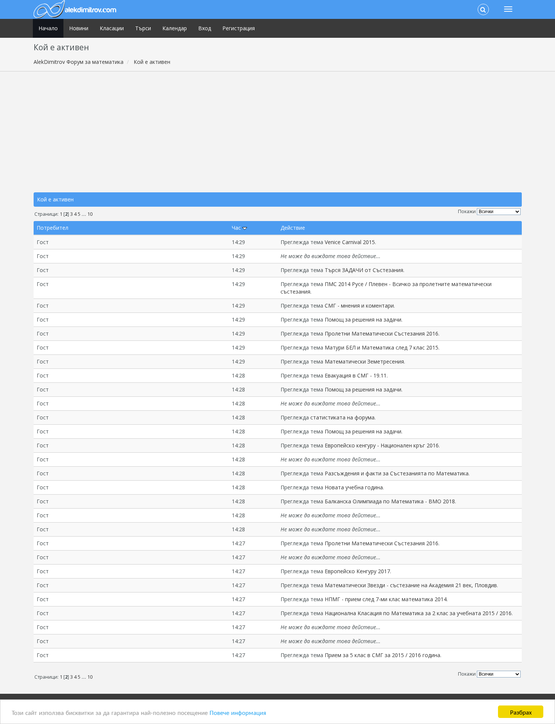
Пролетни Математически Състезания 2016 (381, 333)
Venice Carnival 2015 (350, 242)
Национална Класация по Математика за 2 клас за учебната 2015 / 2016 (418, 613)
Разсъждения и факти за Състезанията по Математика (397, 473)
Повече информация (238, 712)
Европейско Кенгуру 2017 (357, 571)
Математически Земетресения (364, 361)
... (84, 214)
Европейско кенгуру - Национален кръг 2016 (382, 445)
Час (237, 227)
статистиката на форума (342, 417)
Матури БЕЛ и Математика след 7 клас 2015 (381, 347)
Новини (78, 28)
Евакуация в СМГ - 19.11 (356, 375)
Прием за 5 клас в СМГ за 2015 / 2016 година (382, 655)
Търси (143, 28)
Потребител (52, 227)
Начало (48, 28)
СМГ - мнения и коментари (359, 305)
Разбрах (521, 711)
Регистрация (238, 28)
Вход (204, 28)
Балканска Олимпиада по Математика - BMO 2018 (390, 501)
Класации (112, 28)
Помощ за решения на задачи (363, 319)
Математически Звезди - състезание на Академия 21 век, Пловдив (411, 585)
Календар (174, 28)
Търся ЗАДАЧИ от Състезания (364, 270)
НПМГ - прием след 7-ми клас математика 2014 (386, 599)
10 (89, 214)
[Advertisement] (277, 132)
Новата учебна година (354, 487)
